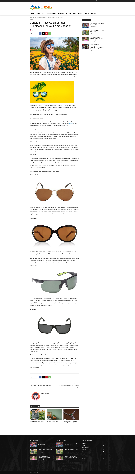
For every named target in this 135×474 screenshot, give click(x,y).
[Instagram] (98, 1)
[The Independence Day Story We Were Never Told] (85, 25)
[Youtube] (104, 1)
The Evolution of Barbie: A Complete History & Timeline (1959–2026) (96, 39)
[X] (100, 1)
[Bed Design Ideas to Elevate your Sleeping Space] (54, 414)
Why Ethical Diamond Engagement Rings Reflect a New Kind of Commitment (70, 423)
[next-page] (33, 427)
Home (31, 17)
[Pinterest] (46, 33)
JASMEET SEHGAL (36, 30)
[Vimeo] (102, 1)
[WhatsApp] (49, 33)
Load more (93, 53)
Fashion (34, 17)
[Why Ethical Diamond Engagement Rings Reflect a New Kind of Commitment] (71, 414)
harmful (70, 123)
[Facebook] (96, 1)
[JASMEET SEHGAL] (31, 30)
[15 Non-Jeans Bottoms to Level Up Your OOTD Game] (37, 414)
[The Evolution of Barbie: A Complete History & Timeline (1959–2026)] (85, 39)
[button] (103, 13)
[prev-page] (31, 427)
